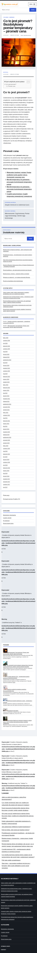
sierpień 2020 (6, 443)
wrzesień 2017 (6, 481)
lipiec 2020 (5, 445)
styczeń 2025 (6, 354)
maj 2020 (5, 451)
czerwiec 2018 (6, 462)
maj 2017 (5, 487)
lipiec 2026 (5, 337)
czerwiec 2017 (6, 484)
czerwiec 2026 (6, 340)
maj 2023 (5, 373)
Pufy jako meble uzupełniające (11, 860)
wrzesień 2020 (6, 440)
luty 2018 (5, 473)
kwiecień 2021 (6, 420)
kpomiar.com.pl (5, 946)
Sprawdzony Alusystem (12, 710)
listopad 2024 (6, 357)
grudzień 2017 (6, 479)
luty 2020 (5, 456)
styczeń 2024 (6, 365)
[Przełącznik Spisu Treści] (27, 81)
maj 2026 (5, 343)
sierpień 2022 (6, 382)
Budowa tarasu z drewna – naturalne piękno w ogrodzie (16, 273)
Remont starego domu (8, 523)
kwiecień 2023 (6, 376)
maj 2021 (5, 418)
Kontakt (3, 949)
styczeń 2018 (6, 476)
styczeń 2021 (6, 429)
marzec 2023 (6, 379)
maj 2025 (5, 351)
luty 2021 (5, 426)
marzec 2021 (6, 423)
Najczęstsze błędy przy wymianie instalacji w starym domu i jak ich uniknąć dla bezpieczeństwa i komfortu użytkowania (17, 722)
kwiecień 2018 (6, 468)
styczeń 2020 (6, 459)
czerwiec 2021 (6, 415)
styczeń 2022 (6, 395)
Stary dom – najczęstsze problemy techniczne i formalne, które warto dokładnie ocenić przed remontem (16, 866)
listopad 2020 (6, 434)
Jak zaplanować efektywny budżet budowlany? (16, 827)
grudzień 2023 (6, 368)
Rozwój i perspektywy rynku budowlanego (13, 281)
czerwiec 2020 (6, 448)
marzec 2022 (6, 390)
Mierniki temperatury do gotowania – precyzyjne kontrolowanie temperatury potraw (19, 182)
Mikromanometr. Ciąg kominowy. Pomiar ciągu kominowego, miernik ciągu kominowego (17, 215)
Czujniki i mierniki (8, 17)
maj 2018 (5, 465)
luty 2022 (5, 393)
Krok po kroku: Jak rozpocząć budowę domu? (15, 830)
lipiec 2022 (5, 384)
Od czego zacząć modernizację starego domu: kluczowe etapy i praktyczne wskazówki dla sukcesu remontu (18, 816)
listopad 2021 (6, 401)
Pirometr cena (11, 86)
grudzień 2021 (6, 398)
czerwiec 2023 (6, 371)
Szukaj (32, 9)
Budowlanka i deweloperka (9, 515)
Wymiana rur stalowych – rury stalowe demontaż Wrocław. (16, 277)
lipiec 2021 (5, 412)
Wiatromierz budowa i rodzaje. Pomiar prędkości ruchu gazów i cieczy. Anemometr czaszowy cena (19, 175)
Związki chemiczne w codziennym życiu (17, 204)
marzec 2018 (6, 470)
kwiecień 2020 (6, 454)
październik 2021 (7, 404)
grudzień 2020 (6, 432)
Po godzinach (6, 520)
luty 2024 (5, 362)
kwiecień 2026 (6, 346)
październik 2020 (7, 437)
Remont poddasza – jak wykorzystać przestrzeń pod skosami (17, 270)
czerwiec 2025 (6, 348)
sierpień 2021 (6, 409)
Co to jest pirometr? (11, 84)
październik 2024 (7, 360)
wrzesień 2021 (6, 407)
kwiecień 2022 (6, 387)
